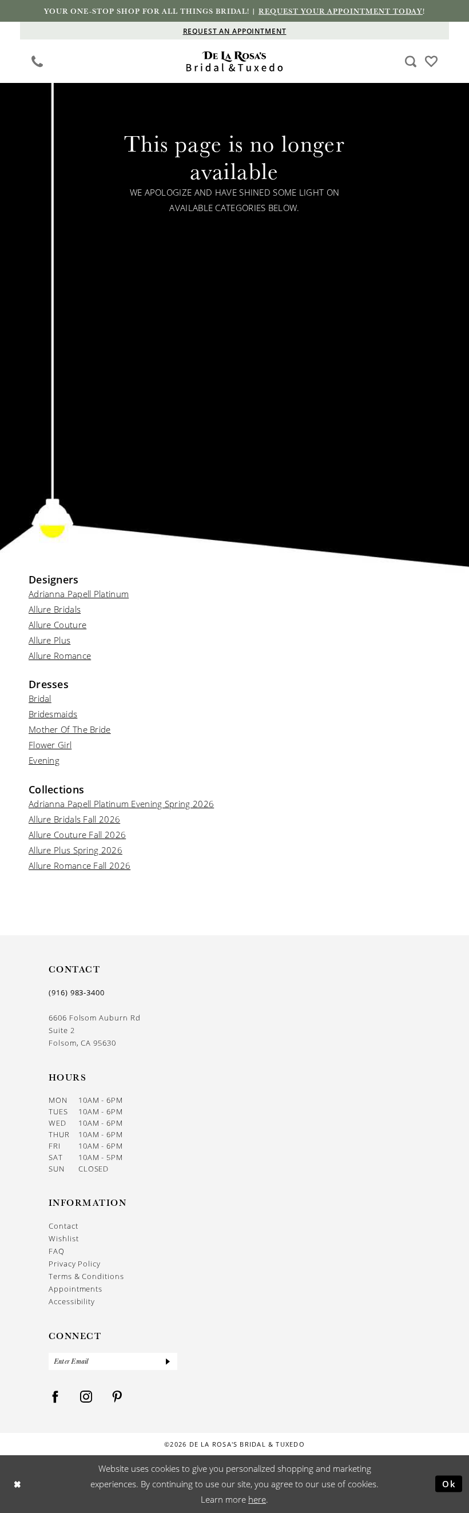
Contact (63, 1225)
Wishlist (63, 1238)
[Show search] (411, 61)
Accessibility (72, 1301)
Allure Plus (49, 640)
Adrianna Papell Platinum (79, 593)
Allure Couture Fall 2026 (77, 834)
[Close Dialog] (17, 1484)
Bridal (40, 698)
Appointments (75, 1288)
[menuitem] (37, 61)
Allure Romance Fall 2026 (79, 865)
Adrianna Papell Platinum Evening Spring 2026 (121, 803)
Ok (449, 1484)
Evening (44, 760)
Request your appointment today (341, 11)
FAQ (57, 1251)
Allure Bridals (55, 609)
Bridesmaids (53, 714)
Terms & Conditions (86, 1276)
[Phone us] (37, 61)
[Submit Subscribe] (168, 1361)
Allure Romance (60, 655)
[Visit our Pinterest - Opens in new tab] (117, 1397)
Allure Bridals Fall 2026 (74, 819)
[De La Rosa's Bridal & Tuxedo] (234, 61)
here (257, 1499)
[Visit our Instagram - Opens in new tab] (86, 1397)
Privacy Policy (75, 1263)
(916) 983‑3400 (77, 992)
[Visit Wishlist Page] (431, 60)
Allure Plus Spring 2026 (75, 850)
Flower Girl (50, 744)
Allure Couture (57, 624)
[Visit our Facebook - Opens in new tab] (55, 1397)
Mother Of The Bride (70, 729)
